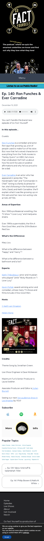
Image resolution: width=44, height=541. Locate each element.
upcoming (27, 459)
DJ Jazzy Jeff (21, 448)
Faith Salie (29, 448)
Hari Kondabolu (6, 451)
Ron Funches (8, 143)
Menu (22, 78)
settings (26, 533)
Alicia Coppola (26, 445)
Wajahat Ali (35, 459)
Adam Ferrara (6, 445)
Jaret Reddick (27, 451)
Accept (7, 537)
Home (7, 500)
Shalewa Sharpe (26, 456)
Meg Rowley (22, 454)
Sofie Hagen (5, 459)
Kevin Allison (6, 454)
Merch (7, 515)
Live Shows (9, 506)
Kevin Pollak (7, 287)
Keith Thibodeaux (10, 275)
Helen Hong (7, 313)
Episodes (8, 503)
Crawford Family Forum (9, 448)
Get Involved (10, 512)
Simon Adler (36, 456)
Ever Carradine (9, 175)
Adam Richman (16, 445)
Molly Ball (30, 454)
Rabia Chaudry (15, 456)
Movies (36, 454)
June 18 (34, 451)
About (7, 509)
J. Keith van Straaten (11, 306)
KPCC (12, 454)
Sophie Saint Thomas (16, 459)
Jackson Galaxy (17, 451)
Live (16, 454)
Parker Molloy (6, 456)
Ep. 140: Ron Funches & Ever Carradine (21, 95)
